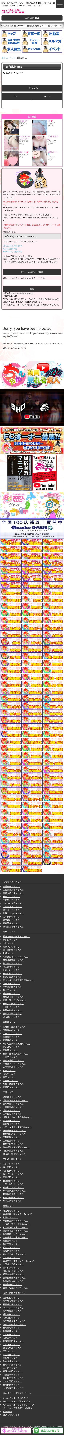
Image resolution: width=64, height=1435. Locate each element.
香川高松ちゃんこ (11, 1314)
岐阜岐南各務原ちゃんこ (14, 1130)
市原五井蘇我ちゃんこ (13, 1060)
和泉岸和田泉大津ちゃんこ (15, 1227)
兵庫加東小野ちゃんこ (13, 1274)
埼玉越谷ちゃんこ (11, 1017)
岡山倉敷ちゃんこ (11, 1354)
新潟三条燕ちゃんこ (12, 1200)
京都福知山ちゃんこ (12, 1284)
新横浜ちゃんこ (10, 1050)
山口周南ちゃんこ (11, 1334)
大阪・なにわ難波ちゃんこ (15, 1287)
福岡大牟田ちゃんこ (12, 1371)
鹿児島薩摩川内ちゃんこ (14, 1321)
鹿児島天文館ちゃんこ (13, 1300)
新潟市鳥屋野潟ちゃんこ (14, 1190)
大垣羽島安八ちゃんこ (13, 1103)
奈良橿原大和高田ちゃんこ (15, 1220)
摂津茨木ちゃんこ (11, 1267)
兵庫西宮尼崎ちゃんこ (13, 1281)
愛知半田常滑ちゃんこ (13, 1144)
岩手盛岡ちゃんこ (11, 916)
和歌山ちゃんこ (10, 1217)
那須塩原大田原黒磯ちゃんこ (16, 1043)
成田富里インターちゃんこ (15, 956)
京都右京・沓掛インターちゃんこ (18, 1260)
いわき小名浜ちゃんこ (13, 903)
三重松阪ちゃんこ (11, 1137)
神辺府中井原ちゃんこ (13, 1378)
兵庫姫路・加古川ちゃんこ (15, 1234)
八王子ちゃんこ (10, 1080)
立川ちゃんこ (9, 943)
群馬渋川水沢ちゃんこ (13, 997)
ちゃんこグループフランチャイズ (18, 1404)
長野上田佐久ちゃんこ (13, 1197)
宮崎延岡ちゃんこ (11, 1384)
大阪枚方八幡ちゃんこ (13, 1264)
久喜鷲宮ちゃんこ (11, 1036)
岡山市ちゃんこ (10, 1368)
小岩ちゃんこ (9, 1070)
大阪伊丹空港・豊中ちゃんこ (16, 1224)
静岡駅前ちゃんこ (11, 1120)
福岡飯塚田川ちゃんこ (13, 1341)
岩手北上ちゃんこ (11, 909)
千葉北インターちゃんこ (14, 1063)
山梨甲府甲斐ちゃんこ (13, 1184)
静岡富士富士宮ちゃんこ (14, 1154)
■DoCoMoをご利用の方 (12, 246)
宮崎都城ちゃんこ (11, 1327)
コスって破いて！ (11, 1414)
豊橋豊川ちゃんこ (11, 1123)
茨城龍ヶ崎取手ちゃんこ (14, 1026)
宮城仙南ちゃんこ (11, 886)
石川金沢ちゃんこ (11, 1170)
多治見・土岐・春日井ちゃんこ (17, 1117)
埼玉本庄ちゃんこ (11, 983)
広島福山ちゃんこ (11, 1317)
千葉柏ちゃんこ (10, 1057)
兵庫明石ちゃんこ (11, 1247)
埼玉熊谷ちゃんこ (11, 966)
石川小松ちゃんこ (11, 1163)
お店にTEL (33, 17)
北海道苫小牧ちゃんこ (13, 926)
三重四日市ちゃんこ (12, 1113)
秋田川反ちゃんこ (11, 896)
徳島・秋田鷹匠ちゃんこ (14, 1324)
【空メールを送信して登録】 (32, 272)
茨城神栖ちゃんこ (11, 1040)
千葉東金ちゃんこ (11, 993)
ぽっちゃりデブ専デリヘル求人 (17, 1408)
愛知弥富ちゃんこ (11, 1110)
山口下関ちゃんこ (11, 1344)
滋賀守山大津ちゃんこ (13, 1271)
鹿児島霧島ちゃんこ (12, 1311)
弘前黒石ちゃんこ (11, 899)
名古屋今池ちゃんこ (12, 1097)
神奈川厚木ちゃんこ (12, 976)
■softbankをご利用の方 (12, 251)
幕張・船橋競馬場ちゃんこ (15, 1053)
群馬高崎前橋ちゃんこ (13, 960)
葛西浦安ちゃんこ (11, 1047)
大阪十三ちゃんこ (11, 1257)
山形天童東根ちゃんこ (13, 889)
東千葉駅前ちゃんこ (12, 949)
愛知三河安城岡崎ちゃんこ (15, 1100)
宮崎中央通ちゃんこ (12, 1364)
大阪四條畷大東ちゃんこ (14, 1277)
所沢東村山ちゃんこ (12, 1030)
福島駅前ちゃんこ (11, 923)
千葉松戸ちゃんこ (11, 1007)
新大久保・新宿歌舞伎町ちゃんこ (18, 980)
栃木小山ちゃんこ (11, 970)
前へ (17, 96)
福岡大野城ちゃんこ (12, 1348)
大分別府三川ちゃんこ (13, 1388)
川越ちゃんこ (9, 953)
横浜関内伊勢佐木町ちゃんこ (16, 936)
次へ (46, 96)
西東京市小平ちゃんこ (13, 1067)
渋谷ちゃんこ (9, 1073)
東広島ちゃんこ (10, 1358)
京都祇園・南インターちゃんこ (17, 1213)
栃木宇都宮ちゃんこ (12, 963)
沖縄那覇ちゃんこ (11, 1331)
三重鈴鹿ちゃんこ (11, 1140)
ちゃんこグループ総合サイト (16, 1398)
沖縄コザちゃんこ (11, 1374)
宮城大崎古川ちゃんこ (13, 893)
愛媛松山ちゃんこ (11, 1297)
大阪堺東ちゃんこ (11, 1250)
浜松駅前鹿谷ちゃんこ (13, 1150)
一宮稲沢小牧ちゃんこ (13, 1107)
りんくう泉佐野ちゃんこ (14, 1254)
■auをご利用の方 (10, 249)
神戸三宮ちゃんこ (11, 1244)
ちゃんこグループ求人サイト (16, 1401)
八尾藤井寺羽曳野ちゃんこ (15, 1237)
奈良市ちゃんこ (10, 1240)
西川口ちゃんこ (10, 939)
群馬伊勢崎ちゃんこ (12, 1010)
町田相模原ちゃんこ (12, 973)
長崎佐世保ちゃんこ (12, 1304)
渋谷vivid (7, 1411)
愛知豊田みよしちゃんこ (14, 1134)
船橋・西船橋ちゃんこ (13, 1083)
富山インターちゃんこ (13, 1173)
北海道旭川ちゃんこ (12, 906)
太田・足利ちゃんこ (12, 1033)
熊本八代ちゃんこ (11, 1361)
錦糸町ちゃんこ (10, 990)
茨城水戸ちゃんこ (11, 946)
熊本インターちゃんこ (13, 1307)
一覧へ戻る (32, 88)
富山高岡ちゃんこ (11, 1167)
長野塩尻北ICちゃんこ (13, 1194)
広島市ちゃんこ (10, 1337)
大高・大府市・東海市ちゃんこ (17, 1127)
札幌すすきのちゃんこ (13, 913)
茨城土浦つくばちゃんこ (14, 1000)
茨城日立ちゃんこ (11, 1087)
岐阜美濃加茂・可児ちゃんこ (16, 1147)
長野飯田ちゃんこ (11, 1180)
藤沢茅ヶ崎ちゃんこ (12, 1013)
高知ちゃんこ (9, 1351)
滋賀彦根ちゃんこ (11, 1210)
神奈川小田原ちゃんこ (13, 1003)
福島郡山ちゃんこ (11, 920)
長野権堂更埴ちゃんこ (13, 1187)
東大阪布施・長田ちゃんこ (15, 1230)
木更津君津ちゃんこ (12, 986)
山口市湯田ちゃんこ (12, 1381)
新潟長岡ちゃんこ (11, 1177)
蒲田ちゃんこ (9, 1077)
